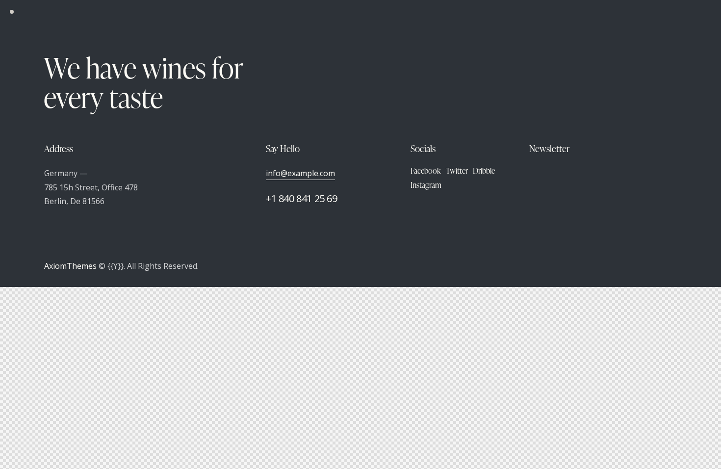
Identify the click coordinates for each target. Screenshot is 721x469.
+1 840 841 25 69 (301, 198)
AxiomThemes (70, 266)
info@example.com (300, 173)
